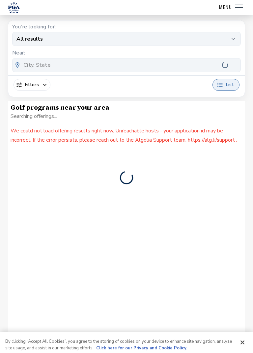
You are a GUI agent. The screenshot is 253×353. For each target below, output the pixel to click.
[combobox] (126, 65)
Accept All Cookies (174, 338)
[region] (126, 331)
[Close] (242, 319)
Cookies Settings (27, 338)
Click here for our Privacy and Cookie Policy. (141, 325)
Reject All (222, 338)
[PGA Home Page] (14, 8)
